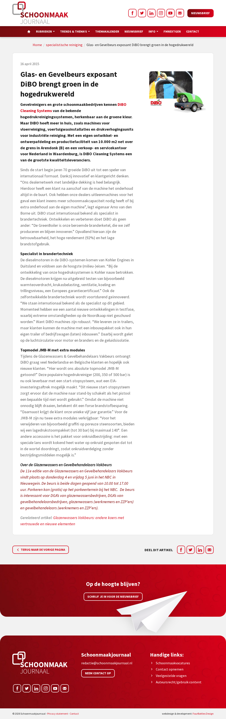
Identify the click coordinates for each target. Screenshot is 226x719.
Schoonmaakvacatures (173, 663)
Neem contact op (98, 673)
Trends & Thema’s (73, 31)
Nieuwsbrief (200, 13)
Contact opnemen (169, 669)
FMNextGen (172, 31)
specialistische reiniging (64, 45)
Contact (192, 31)
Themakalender (107, 31)
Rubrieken (44, 31)
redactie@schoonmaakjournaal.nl (106, 663)
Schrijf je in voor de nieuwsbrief (113, 597)
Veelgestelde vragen (171, 675)
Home (37, 45)
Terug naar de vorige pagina (42, 550)
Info (152, 31)
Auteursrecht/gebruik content (179, 682)
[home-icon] (29, 31)
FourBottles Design (188, 713)
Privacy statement (57, 713)
